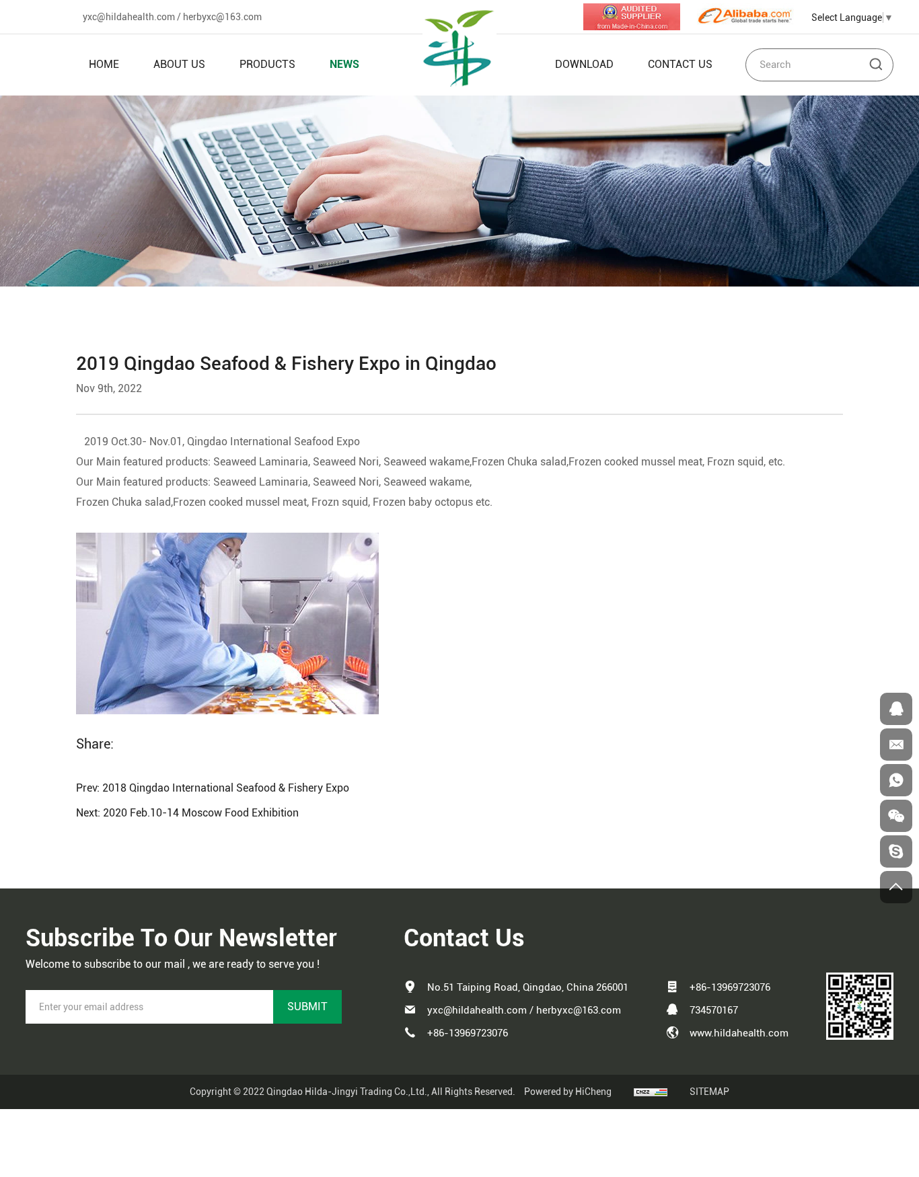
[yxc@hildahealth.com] (896, 744)
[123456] (896, 780)
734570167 (714, 1010)
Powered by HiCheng (568, 1091)
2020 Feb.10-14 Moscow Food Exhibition (201, 812)
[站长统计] (650, 1091)
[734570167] (896, 709)
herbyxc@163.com (222, 16)
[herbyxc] (896, 851)
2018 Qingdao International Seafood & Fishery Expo (225, 788)
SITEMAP (709, 1091)
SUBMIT (307, 1006)
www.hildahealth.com (739, 1033)
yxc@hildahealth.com (129, 16)
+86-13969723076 (467, 1033)
